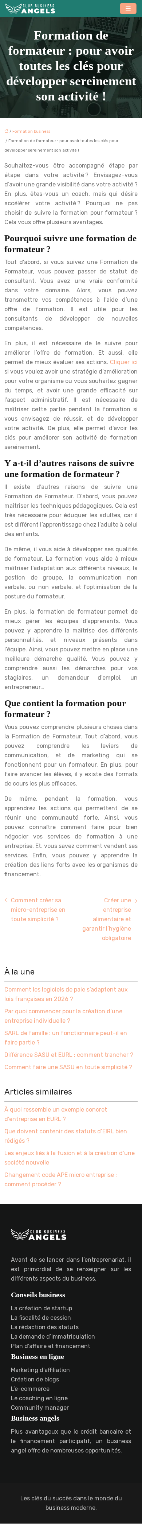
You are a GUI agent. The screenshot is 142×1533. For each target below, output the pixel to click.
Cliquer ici (124, 362)
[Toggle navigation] (128, 8)
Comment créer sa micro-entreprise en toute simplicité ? (38, 910)
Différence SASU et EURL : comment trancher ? (68, 1054)
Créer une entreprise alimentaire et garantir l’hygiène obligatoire (106, 919)
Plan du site (71, 1528)
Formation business (31, 131)
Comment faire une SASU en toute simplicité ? (68, 1067)
